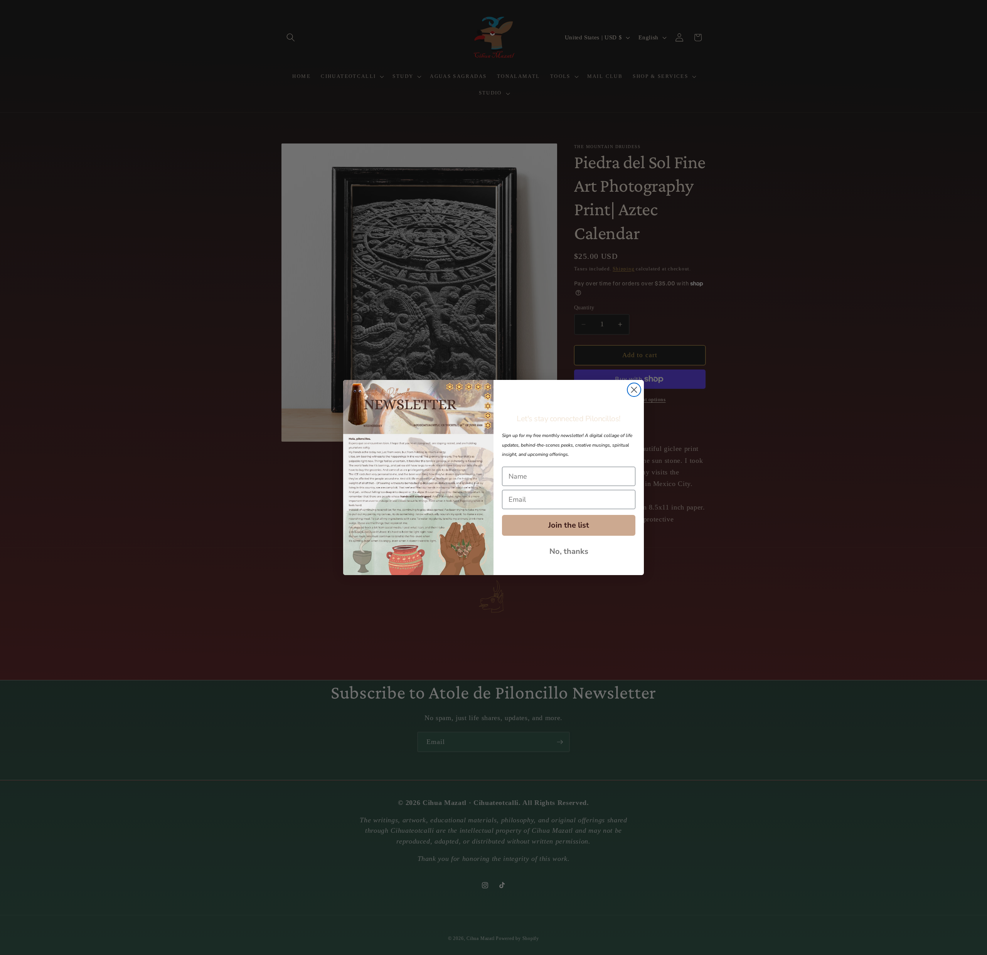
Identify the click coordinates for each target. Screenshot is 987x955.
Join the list (568, 525)
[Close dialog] (634, 390)
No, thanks (568, 551)
